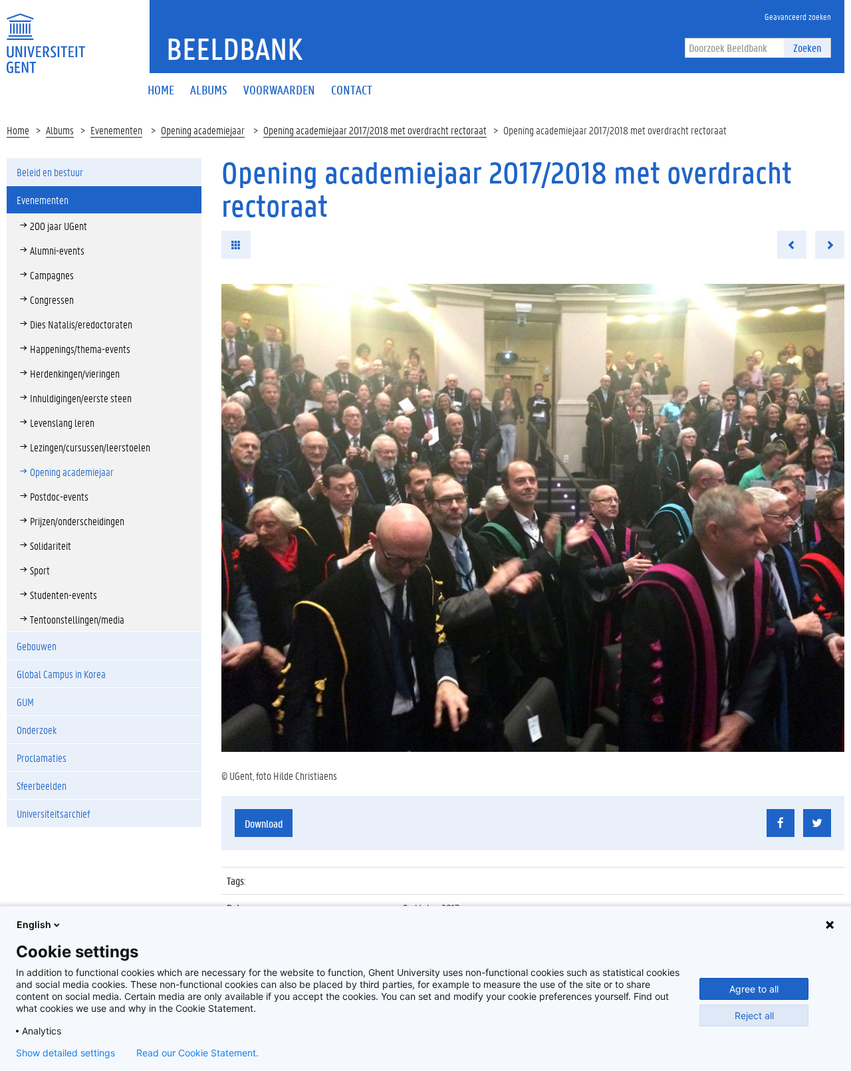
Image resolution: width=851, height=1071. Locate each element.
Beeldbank (234, 48)
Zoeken (807, 48)
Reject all (754, 1015)
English (34, 924)
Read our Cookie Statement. (197, 1053)
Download (264, 823)
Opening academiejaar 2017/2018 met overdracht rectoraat (375, 130)
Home (18, 130)
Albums (60, 130)
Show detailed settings (65, 1053)
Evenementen (116, 130)
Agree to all (754, 989)
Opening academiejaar (203, 130)
